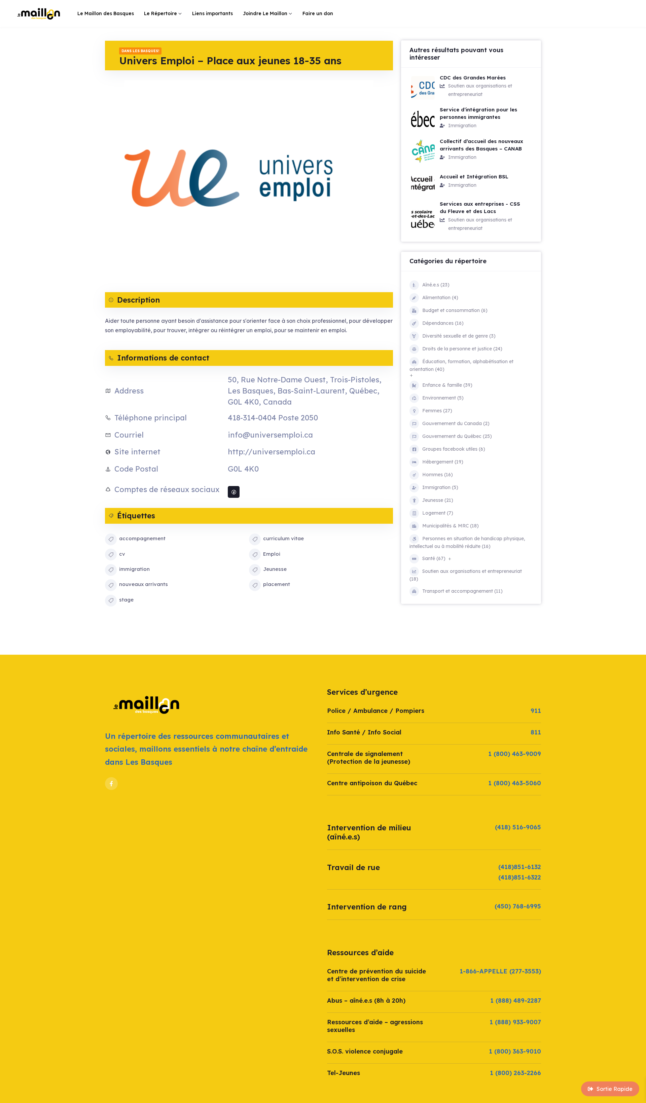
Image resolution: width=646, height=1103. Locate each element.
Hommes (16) (437, 475)
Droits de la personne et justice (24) (462, 349)
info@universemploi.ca (270, 435)
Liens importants (212, 13)
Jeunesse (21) (437, 500)
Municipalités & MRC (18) (450, 526)
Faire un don (317, 13)
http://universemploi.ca (271, 451)
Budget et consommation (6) (455, 310)
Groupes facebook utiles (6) (453, 449)
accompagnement (142, 538)
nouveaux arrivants (143, 584)
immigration (134, 569)
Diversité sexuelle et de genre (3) (459, 336)
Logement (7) (437, 513)
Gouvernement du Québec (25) (457, 436)
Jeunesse (275, 569)
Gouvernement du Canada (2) (456, 423)
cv (122, 554)
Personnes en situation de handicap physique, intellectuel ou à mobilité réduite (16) (467, 542)
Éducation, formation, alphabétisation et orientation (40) (461, 365)
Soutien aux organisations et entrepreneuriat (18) (465, 575)
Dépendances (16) (443, 323)
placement (276, 584)
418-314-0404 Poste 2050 (273, 417)
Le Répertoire (160, 13)
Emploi (271, 554)
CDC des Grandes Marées (473, 77)
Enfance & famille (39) (447, 385)
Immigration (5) (440, 487)
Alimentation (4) (440, 298)
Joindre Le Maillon (265, 13)
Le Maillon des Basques (105, 13)
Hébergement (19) (442, 462)
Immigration (462, 126)
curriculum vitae (283, 538)
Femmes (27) (437, 411)
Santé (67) (433, 558)
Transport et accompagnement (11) (462, 591)
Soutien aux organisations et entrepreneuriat (480, 90)
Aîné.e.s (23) (436, 285)
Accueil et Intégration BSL (474, 176)
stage (126, 599)
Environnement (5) (443, 398)
